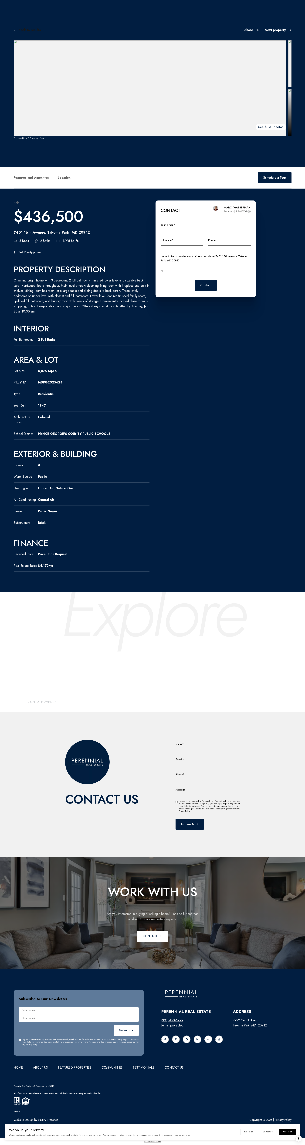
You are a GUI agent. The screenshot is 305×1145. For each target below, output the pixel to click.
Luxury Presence (48, 1120)
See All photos (270, 127)
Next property (275, 30)
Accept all (287, 1131)
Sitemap (17, 1111)
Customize (268, 1131)
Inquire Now (190, 824)
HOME (18, 1067)
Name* (180, 744)
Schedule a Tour (274, 177)
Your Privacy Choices (152, 1141)
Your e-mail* (168, 225)
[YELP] (208, 1039)
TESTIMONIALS (143, 1067)
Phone (212, 240)
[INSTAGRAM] (176, 1039)
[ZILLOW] (219, 1039)
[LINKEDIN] (197, 1039)
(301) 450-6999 (172, 1020)
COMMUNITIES (112, 1067)
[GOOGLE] (186, 1039)
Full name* (167, 240)
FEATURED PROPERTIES (74, 1067)
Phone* (180, 774)
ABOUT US (40, 1067)
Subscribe (126, 1030)
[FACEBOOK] (165, 1039)
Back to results (29, 30)
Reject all (248, 1131)
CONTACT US (153, 936)
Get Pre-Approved (30, 252)
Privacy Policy (235, 275)
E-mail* (180, 759)
